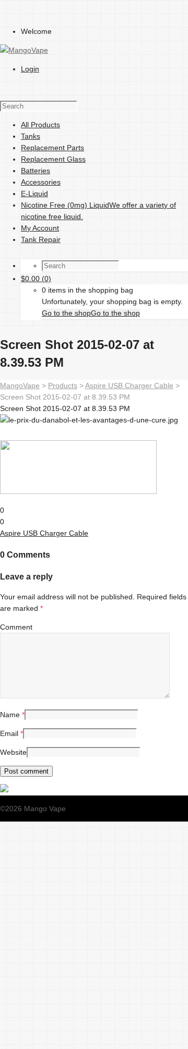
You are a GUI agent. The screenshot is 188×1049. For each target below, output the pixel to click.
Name (10, 714)
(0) (36, 278)
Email (9, 733)
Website (13, 752)
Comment (16, 627)
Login (30, 69)
